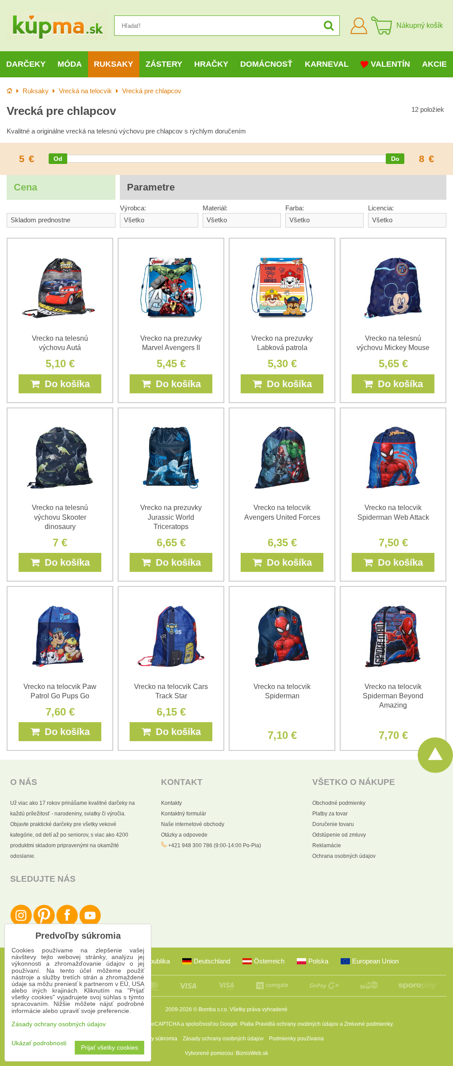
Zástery (164, 64)
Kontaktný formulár (183, 814)
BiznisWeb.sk (252, 1053)
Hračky (211, 64)
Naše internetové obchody (192, 824)
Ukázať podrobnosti (39, 1043)
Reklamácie (326, 845)
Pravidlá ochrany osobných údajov (296, 1024)
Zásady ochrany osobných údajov (223, 1039)
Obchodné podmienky (338, 803)
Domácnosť (266, 64)
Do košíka (64, 383)
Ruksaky (113, 64)
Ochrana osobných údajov (344, 856)
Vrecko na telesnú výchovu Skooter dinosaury (60, 517)
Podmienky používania (296, 1039)
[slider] (58, 158)
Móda (70, 64)
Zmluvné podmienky (368, 1024)
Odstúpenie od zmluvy (339, 835)
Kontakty (171, 803)
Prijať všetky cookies (109, 1047)
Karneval (327, 64)
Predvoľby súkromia (153, 1039)
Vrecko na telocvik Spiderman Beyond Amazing (393, 696)
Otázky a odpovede (184, 835)
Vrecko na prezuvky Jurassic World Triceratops (171, 517)
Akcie (434, 64)
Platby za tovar (330, 814)
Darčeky (26, 64)
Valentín (390, 64)
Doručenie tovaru (333, 824)
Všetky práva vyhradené (259, 1009)
